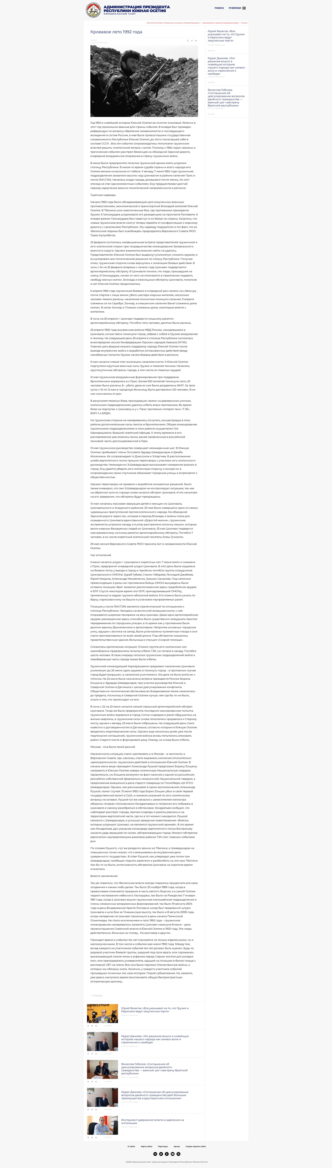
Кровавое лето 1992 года (116, 31)
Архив (177, 1146)
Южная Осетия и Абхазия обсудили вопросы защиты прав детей (233, 23)
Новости (93, 43)
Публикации (103, 43)
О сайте (131, 1146)
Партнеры (163, 1146)
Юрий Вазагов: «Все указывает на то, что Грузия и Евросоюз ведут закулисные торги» (155, 1010)
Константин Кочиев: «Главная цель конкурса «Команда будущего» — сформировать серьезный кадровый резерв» (158, 23)
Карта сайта (146, 1146)
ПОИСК (219, 8)
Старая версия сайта (196, 1146)
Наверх (96, 995)
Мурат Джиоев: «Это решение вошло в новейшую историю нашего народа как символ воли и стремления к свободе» (155, 1039)
